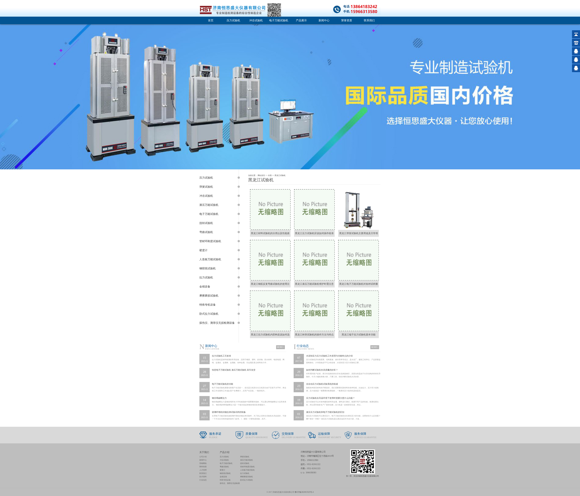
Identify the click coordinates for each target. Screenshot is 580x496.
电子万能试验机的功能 (222, 384)
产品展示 (301, 20)
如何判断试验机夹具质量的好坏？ (322, 370)
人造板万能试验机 (247, 470)
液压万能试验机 (246, 460)
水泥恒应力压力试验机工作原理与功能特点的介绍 (329, 356)
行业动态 (203, 480)
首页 (210, 20)
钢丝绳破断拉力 (219, 398)
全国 (270, 175)
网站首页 (261, 175)
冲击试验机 (256, 20)
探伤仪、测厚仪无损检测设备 (230, 483)
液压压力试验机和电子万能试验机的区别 (325, 412)
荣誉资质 (346, 20)
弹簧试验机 (244, 457)
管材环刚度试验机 (247, 467)
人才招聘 (203, 470)
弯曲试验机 (224, 467)
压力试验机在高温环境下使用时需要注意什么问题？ (330, 398)
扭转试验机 (244, 463)
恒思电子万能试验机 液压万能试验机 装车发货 (233, 370)
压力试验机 (233, 20)
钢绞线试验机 (225, 473)
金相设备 (223, 477)
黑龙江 (277, 175)
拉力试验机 (244, 473)
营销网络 (203, 463)
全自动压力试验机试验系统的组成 (322, 384)
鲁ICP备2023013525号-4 (304, 492)
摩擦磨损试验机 (246, 477)
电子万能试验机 (278, 20)
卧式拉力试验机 (246, 480)
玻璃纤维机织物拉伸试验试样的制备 (229, 412)
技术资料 (203, 477)
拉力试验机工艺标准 (221, 356)
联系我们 (369, 20)
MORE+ (280, 347)
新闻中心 (324, 20)
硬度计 (222, 470)
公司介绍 (203, 457)
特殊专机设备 (225, 480)
